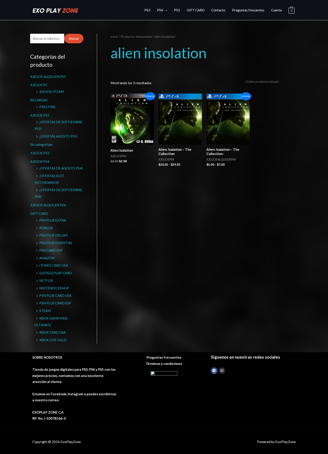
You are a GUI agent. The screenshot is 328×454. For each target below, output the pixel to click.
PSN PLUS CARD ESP (55, 303)
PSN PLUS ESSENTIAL (56, 243)
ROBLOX (46, 228)
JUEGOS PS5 (39, 115)
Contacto (218, 10)
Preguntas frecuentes (248, 10)
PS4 (160, 10)
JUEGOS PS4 (39, 161)
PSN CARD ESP (50, 250)
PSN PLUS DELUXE (53, 235)
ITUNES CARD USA (53, 265)
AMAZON (46, 258)
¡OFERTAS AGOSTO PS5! (58, 136)
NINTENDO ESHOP (54, 288)
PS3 (147, 10)
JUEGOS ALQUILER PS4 (48, 205)
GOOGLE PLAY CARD (55, 273)
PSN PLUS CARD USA (55, 295)
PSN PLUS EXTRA (52, 220)
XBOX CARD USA (52, 332)
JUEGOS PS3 (39, 153)
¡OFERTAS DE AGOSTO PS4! (61, 168)
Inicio (114, 36)
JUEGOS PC (39, 85)
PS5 (177, 10)
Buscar (74, 38)
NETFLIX (46, 280)
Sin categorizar (41, 144)
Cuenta (276, 10)
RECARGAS (39, 100)
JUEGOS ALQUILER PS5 (48, 77)
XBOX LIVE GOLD (53, 340)
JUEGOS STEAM (51, 92)
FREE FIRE (47, 107)
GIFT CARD (196, 10)
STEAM (45, 311)
